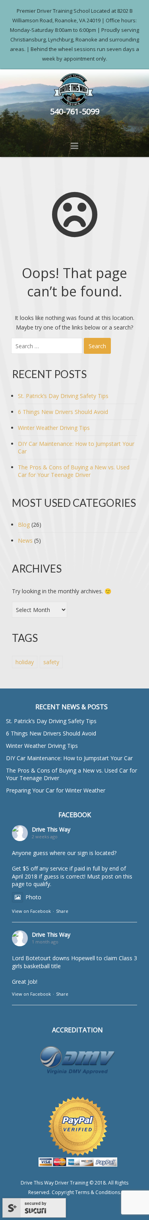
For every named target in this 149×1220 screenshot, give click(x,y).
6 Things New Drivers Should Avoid (63, 412)
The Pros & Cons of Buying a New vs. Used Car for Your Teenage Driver (74, 471)
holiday (24, 662)
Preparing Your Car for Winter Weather (55, 790)
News (25, 540)
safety (51, 662)
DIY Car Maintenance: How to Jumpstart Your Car (69, 758)
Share (62, 911)
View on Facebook (31, 911)
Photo (33, 897)
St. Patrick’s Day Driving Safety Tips (63, 396)
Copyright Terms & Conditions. (86, 1192)
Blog (24, 524)
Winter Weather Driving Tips (54, 428)
